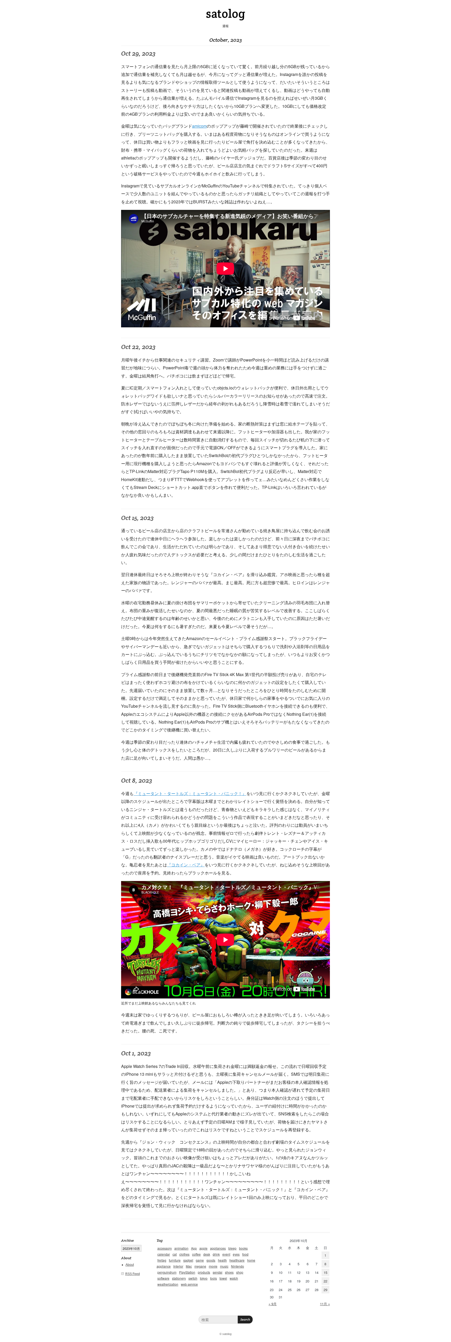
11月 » (325, 1303)
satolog (225, 13)
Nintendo (237, 1266)
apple (203, 1248)
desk (206, 1254)
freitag (161, 1260)
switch (192, 1278)
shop (239, 1272)
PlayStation (187, 1272)
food (245, 1254)
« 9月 (273, 1303)
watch (234, 1278)
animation (181, 1248)
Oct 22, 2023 (138, 347)
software (163, 1278)
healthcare (237, 1260)
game (200, 1260)
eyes (236, 1254)
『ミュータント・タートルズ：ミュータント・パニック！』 (190, 793)
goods (210, 1260)
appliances (218, 1248)
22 (325, 1281)
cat (175, 1254)
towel (223, 1278)
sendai (217, 1272)
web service (189, 1284)
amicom (199, 126)
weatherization (167, 1284)
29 (325, 1289)
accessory (164, 1248)
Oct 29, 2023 (138, 53)
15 (325, 1272)
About (130, 1265)
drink (216, 1254)
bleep (232, 1248)
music (224, 1266)
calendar (163, 1254)
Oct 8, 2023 (136, 780)
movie (213, 1266)
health (222, 1260)
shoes (229, 1272)
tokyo (203, 1278)
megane (200, 1266)
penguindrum (166, 1272)
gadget (188, 1260)
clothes (184, 1254)
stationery (179, 1278)
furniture (175, 1260)
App (194, 1248)
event (226, 1254)
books (243, 1248)
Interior (178, 1266)
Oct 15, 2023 (137, 518)
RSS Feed (132, 1274)
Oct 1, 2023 (136, 1053)
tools (213, 1278)
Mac (189, 1266)
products (204, 1272)
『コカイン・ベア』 (186, 865)
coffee (196, 1254)
